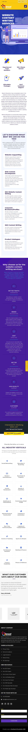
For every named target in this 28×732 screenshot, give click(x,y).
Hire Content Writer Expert (9, 674)
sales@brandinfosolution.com (10, 699)
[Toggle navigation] (25, 6)
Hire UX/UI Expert (7, 671)
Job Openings (6, 660)
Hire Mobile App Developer (9, 688)
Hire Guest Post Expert (8, 680)
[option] (10, 614)
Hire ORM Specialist (7, 683)
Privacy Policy (6, 649)
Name (2, 709)
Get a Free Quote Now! (14, 433)
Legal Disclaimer (7, 654)
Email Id (2, 714)
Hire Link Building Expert (9, 677)
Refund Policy (6, 657)
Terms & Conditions (7, 652)
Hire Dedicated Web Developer (10, 685)
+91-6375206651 (6, 696)
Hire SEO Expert (7, 668)
